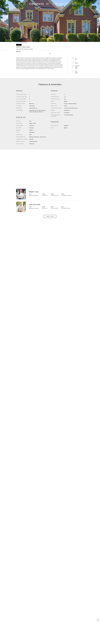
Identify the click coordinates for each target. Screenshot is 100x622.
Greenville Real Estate (68, 4)
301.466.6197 (45, 195)
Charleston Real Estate (55, 4)
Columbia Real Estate (74, 4)
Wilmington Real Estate (62, 4)
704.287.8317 (45, 208)
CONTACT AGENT (50, 216)
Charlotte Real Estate (48, 4)
